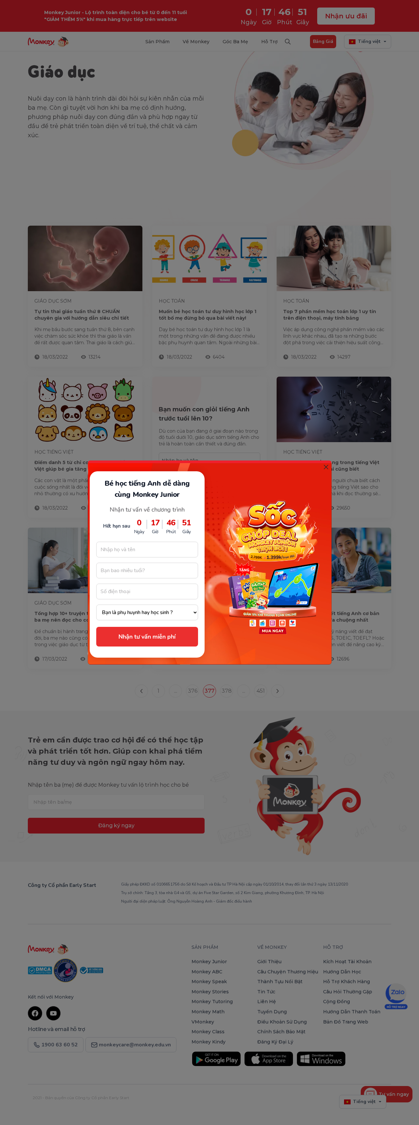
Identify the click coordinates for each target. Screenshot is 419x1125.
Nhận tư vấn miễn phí (146, 637)
